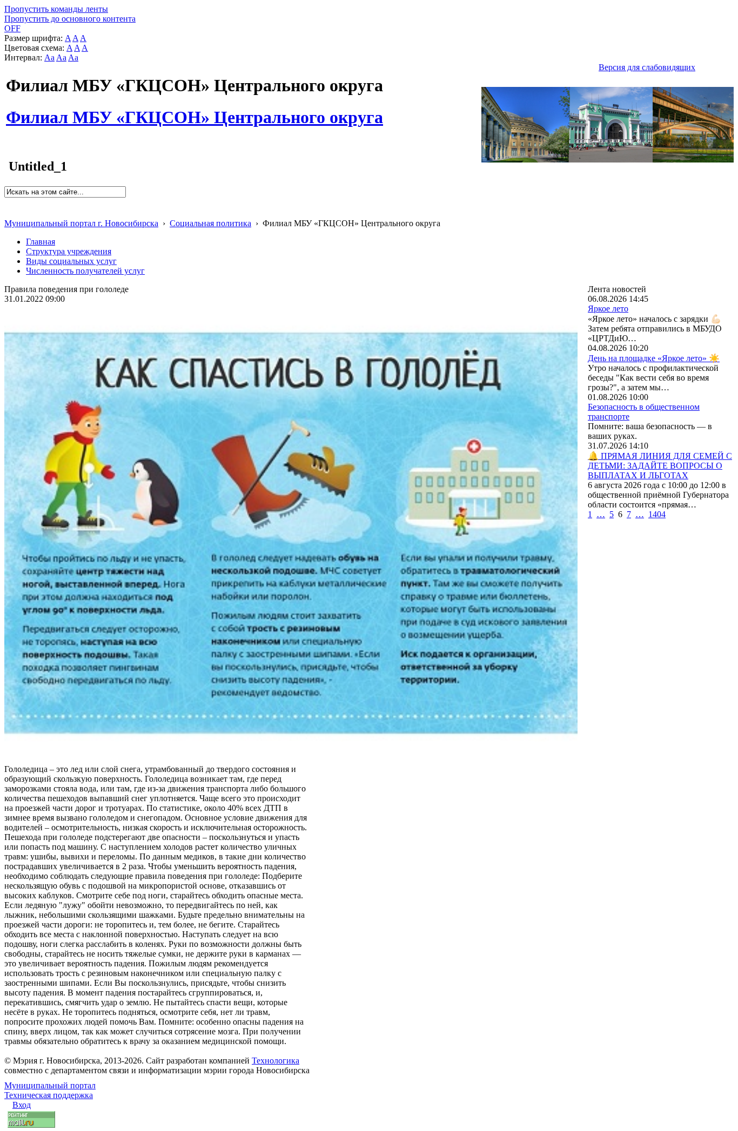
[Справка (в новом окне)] (9, 211)
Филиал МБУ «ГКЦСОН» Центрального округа (194, 111)
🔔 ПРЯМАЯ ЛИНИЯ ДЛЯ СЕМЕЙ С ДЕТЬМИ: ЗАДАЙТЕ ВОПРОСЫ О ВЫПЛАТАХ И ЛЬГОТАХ (660, 465)
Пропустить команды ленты (56, 8)
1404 (657, 514)
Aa (49, 57)
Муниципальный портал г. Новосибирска (81, 223)
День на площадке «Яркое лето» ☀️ (654, 358)
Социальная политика (210, 223)
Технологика (275, 1060)
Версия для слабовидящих (647, 67)
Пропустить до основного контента (70, 18)
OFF (12, 28)
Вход (21, 1104)
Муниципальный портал (50, 1085)
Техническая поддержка (48, 1095)
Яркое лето (608, 308)
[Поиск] (7, 202)
